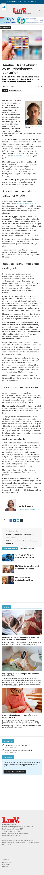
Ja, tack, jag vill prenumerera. (14, 772)
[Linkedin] (14, 520)
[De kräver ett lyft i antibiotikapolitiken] (8, 580)
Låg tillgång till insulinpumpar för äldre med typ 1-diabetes (20, 674)
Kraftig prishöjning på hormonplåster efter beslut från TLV (20, 716)
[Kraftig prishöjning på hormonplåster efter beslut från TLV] (22, 712)
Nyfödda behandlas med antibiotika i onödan (27, 567)
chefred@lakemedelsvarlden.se (17, 833)
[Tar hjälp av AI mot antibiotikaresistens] (8, 558)
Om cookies (6, 864)
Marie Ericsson (26, 506)
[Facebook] (11, 520)
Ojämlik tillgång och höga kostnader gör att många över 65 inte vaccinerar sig (20, 638)
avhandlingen (20, 156)
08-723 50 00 (15, 831)
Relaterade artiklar (10, 549)
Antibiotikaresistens (15, 90)
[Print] (21, 520)
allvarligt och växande (26, 204)
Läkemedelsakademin (30, 1)
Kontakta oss (6, 862)
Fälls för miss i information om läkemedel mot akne (21, 542)
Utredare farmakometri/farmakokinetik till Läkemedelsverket (18, 751)
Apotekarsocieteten (14, 1)
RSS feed (5, 867)
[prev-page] (3, 588)
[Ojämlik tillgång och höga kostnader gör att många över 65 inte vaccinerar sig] (22, 634)
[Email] (18, 520)
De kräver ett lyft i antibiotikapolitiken (24, 578)
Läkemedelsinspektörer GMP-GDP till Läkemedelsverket (17, 746)
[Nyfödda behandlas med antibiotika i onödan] (8, 569)
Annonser (5, 860)
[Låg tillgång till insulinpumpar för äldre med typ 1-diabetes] (22, 670)
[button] (4, 12)
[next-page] (7, 588)
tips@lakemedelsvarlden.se (11, 836)
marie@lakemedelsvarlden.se (29, 509)
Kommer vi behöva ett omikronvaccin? (20, 534)
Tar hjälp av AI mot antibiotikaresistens (24, 556)
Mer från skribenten (27, 549)
